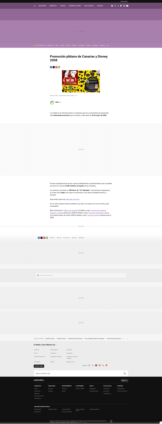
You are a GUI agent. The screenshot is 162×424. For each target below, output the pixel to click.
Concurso (67, 237)
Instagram (124, 6)
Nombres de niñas (61, 338)
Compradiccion (107, 393)
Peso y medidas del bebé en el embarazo (95, 338)
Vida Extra (50, 391)
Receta (68, 45)
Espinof (64, 391)
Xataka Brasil (37, 411)
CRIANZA (63, 6)
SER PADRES (42, 6)
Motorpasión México (94, 409)
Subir (123, 380)
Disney (75, 237)
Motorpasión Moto (94, 391)
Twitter (118, 6)
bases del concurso (72, 199)
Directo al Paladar (80, 388)
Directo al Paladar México (80, 410)
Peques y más (71, 362)
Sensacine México (66, 409)
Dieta (57, 45)
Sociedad (36, 362)
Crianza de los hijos (56, 356)
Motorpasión (93, 388)
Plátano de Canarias (71, 210)
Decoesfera (106, 391)
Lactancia (69, 350)
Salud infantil (54, 350)
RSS (103, 365)
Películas (74, 45)
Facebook (115, 6)
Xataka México (37, 409)
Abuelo (88, 45)
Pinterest (112, 6)
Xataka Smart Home (39, 396)
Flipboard (121, 6)
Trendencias (106, 388)
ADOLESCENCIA (89, 6)
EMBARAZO (53, 6)
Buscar (124, 373)
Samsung (102, 45)
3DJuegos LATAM (52, 409)
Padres (52, 362)
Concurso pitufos (94, 215)
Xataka (36, 388)
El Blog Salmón (120, 388)
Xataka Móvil (37, 391)
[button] (58, 102)
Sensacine (64, 388)
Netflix (62, 45)
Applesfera (36, 393)
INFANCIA (100, 6)
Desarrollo (70, 353)
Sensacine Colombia (67, 411)
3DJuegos (50, 388)
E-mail (59, 67)
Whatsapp (95, 45)
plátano (82, 237)
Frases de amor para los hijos (114, 338)
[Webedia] (124, 1)
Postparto (53, 353)
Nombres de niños (50, 338)
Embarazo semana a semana (75, 338)
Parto (35, 353)
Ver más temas (39, 366)
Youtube (127, 6)
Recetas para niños (39, 356)
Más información (83, 422)
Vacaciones (81, 45)
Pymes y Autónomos (122, 391)
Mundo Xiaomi (37, 398)
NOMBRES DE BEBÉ (75, 6)
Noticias (59, 237)
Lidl (108, 45)
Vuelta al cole (50, 45)
